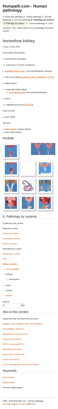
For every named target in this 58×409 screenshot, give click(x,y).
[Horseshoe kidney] (10, 151)
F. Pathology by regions (14, 23)
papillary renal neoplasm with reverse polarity (22, 324)
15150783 (41, 77)
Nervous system (10, 243)
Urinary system (10, 264)
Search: (6, 301)
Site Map (7, 404)
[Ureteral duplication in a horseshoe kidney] (10, 185)
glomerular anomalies (12, 349)
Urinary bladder (12, 269)
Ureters (9, 295)
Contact (22, 404)
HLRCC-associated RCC (14, 344)
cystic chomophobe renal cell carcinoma (20, 364)
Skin (5, 259)
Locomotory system (11, 238)
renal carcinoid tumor (12, 339)
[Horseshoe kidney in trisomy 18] (44, 185)
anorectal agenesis (17, 92)
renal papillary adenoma (13, 329)
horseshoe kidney (28, 77)
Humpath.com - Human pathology (25, 8)
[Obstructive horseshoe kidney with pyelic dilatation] (27, 185)
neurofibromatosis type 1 (15, 71)
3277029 (28, 105)
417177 (50, 77)
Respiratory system (11, 254)
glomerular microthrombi (13, 354)
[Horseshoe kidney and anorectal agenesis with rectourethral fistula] (44, 168)
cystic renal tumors (11, 359)
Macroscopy (8, 377)
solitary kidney (10, 129)
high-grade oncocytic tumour (15, 334)
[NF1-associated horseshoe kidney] (10, 202)
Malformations (9, 382)
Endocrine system (11, 233)
